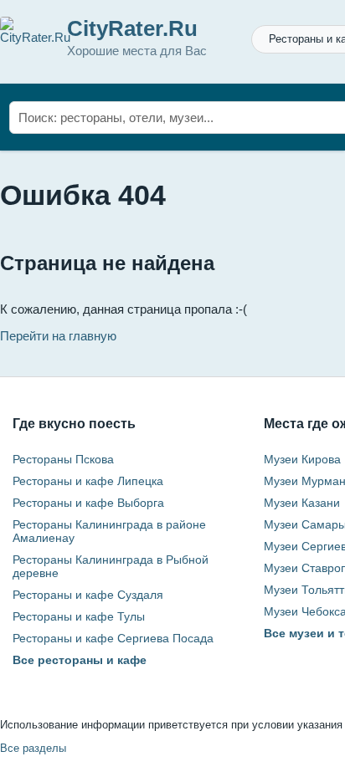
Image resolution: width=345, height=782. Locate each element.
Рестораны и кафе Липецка (88, 481)
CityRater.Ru (132, 28)
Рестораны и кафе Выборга (88, 502)
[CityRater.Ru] (35, 37)
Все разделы (33, 748)
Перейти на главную (58, 336)
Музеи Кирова (302, 459)
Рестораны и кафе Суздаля (88, 594)
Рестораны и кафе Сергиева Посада (113, 638)
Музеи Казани (302, 502)
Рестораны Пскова (63, 459)
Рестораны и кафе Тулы (79, 616)
